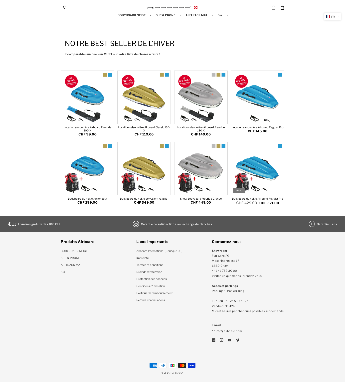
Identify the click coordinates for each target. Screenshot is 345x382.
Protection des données (151, 279)
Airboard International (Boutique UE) (159, 251)
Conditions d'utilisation (150, 286)
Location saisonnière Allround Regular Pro (258, 127)
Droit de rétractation (149, 272)
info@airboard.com (229, 331)
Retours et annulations (150, 300)
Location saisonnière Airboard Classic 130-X (144, 129)
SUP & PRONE (70, 258)
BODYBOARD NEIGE (74, 251)
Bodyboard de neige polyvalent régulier (144, 198)
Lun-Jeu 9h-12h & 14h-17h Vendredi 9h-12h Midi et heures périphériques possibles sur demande (248, 301)
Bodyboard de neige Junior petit (87, 198)
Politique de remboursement (154, 293)
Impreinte (142, 258)
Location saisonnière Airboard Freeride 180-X (201, 129)
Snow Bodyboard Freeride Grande (201, 198)
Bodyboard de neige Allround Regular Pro (257, 198)
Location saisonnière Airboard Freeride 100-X (87, 129)
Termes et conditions (149, 265)
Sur (63, 272)
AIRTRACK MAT (71, 265)
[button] (65, 8)
